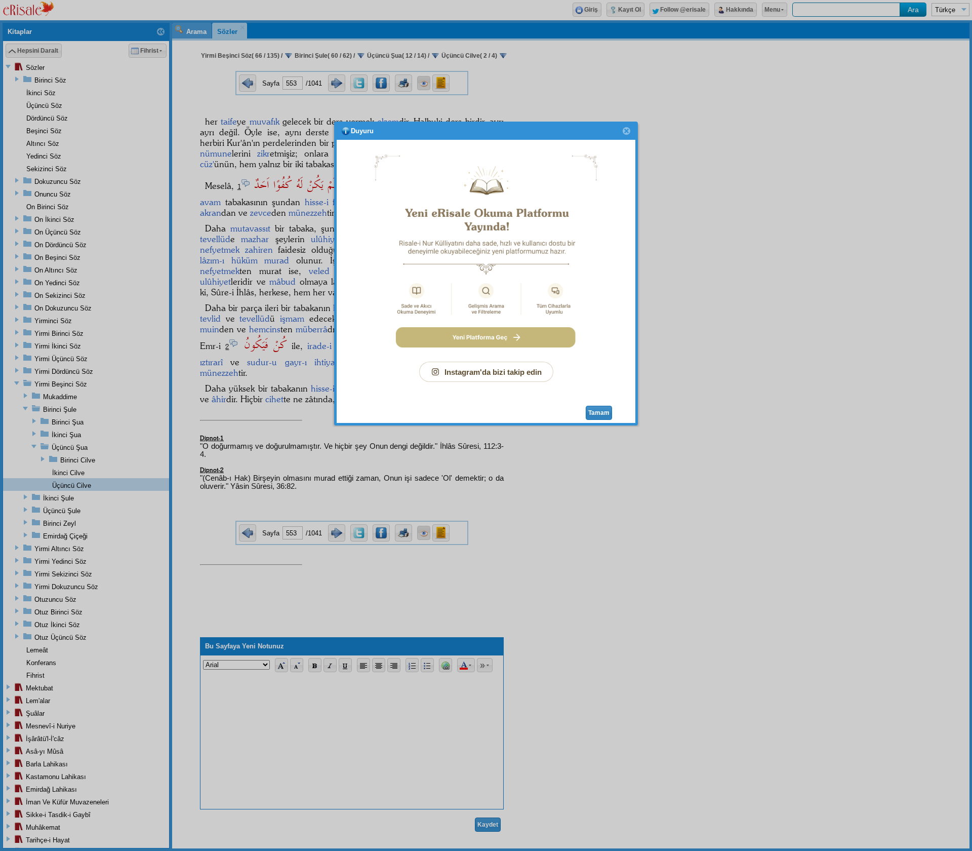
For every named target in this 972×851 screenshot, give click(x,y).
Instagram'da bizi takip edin (493, 372)
